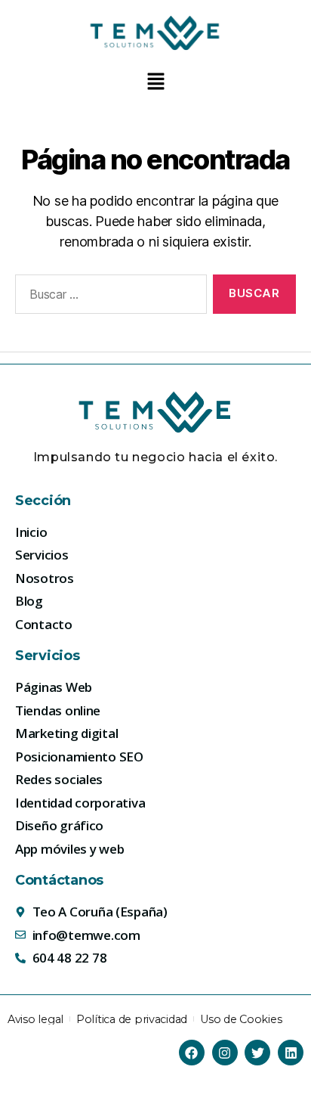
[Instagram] (225, 1052)
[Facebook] (192, 1052)
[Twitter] (257, 1052)
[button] (155, 82)
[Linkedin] (290, 1052)
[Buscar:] (108, 297)
